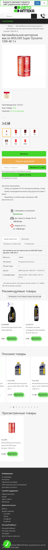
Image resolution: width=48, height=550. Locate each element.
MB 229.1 (32, 270)
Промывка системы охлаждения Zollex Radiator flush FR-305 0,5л (35, 330)
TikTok (5, 516)
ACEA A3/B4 (32, 275)
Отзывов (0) (29, 244)
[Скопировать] (18, 107)
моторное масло (9, 283)
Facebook (7, 521)
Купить (24, 153)
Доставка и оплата (9, 487)
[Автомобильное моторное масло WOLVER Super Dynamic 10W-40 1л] (24, 66)
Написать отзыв (10, 178)
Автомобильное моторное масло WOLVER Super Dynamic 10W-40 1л (11, 445)
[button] (10, 407)
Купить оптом (25, 175)
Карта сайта (7, 499)
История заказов (8, 531)
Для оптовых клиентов (11, 536)
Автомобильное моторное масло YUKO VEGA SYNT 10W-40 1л (16, 386)
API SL (20, 277)
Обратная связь (8, 494)
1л (38, 283)
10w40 (20, 257)
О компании (6, 477)
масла (43, 545)
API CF (40, 275)
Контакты (6, 479)
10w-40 (4, 286)
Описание (25, 239)
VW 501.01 (41, 270)
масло (28, 283)
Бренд (4, 508)
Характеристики (10, 239)
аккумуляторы (34, 545)
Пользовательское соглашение (14, 485)
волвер (18, 286)
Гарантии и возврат (10, 482)
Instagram (7, 519)
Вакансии (5, 502)
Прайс (4, 497)
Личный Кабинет (8, 528)
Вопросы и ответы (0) (12, 244)
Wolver (20, 104)
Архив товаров (8, 511)
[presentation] (2, 325)
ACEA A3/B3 (22, 275)
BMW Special (23, 270)
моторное (21, 283)
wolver (33, 283)
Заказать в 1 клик (37, 167)
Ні (44, 3)
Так (37, 3)
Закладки (5, 533)
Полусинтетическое (26, 262)
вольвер (11, 286)
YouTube (6, 514)
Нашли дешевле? (25, 161)
